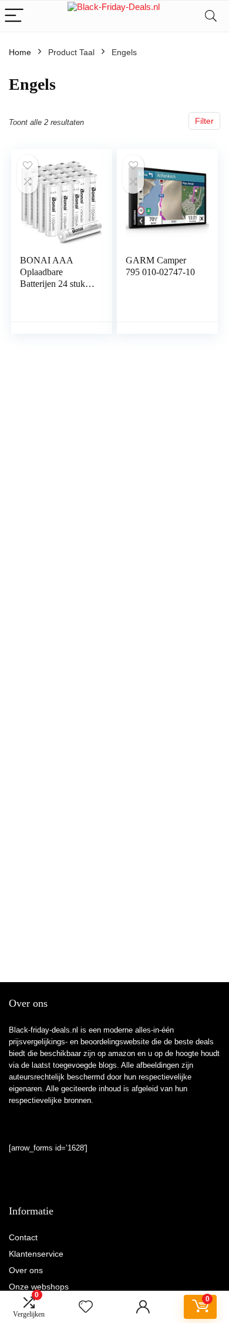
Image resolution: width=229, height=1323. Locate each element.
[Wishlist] (86, 1307)
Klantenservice (36, 1253)
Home (20, 52)
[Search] (211, 16)
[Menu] (14, 16)
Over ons (26, 1270)
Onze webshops (39, 1286)
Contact (23, 1237)
